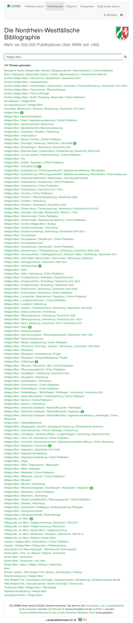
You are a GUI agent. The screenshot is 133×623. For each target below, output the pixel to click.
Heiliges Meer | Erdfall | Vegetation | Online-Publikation (34, 162)
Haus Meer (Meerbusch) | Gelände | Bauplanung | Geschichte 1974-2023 (44, 108)
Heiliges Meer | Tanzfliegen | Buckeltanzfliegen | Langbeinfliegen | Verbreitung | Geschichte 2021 (57, 434)
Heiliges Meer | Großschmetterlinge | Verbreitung (31, 227)
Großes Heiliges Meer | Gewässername (26, 82)
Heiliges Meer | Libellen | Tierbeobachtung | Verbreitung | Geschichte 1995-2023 (48, 308)
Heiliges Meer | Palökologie (20, 361)
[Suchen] (125, 57)
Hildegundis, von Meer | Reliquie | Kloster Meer (30, 537)
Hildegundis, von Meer (18, 518)
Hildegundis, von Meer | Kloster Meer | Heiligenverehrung (35, 530)
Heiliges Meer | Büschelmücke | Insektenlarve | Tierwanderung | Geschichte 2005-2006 (52, 151)
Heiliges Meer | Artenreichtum (20, 135)
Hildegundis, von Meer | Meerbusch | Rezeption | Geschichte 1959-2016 (43, 534)
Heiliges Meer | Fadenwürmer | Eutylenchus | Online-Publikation (39, 181)
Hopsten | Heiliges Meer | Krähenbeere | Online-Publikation (36, 541)
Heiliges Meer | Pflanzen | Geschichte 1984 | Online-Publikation (38, 365)
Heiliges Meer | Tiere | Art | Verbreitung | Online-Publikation (36, 438)
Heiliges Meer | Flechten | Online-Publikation (28, 193)
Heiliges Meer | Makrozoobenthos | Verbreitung (30, 311)
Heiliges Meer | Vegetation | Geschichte (27, 445)
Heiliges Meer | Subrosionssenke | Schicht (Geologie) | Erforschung (41, 430)
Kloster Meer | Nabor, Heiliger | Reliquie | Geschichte (33, 564)
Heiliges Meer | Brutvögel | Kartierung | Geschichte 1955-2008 (39, 143)
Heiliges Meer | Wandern (17, 480)
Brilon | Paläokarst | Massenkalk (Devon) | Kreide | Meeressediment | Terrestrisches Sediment (55, 74)
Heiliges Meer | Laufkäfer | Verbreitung (25, 304)
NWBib (15, 6)
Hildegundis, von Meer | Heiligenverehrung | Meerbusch (34, 526)
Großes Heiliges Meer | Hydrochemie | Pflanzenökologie (35, 89)
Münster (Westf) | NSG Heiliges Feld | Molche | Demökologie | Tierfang (43, 572)
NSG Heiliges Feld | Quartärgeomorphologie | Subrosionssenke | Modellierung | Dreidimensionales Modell (62, 579)
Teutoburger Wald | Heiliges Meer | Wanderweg (30, 587)
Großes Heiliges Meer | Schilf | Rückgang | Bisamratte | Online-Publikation (44, 97)
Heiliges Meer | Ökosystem (19, 350)
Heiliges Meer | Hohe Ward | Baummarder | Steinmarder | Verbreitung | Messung (48, 258)
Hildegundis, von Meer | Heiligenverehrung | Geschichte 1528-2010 (41, 522)
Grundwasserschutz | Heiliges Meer (23, 104)
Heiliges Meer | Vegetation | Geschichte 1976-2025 (32, 449)
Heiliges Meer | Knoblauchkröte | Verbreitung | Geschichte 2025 (39, 285)
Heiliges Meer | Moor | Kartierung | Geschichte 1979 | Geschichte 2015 (43, 323)
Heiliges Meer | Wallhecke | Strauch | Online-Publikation (34, 476)
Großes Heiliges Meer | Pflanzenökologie (26, 93)
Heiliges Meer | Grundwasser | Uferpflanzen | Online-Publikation (39, 239)
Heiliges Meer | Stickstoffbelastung (23, 422)
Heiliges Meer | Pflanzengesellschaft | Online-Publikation (35, 369)
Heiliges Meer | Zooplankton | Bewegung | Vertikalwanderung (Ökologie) (43, 507)
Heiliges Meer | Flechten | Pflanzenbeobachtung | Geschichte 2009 (40, 197)
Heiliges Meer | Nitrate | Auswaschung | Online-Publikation (36, 342)
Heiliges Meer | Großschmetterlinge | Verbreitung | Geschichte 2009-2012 (44, 231)
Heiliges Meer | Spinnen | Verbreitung (24, 403)
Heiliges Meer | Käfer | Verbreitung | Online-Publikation (34, 273)
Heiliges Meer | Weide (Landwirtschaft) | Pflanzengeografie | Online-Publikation (47, 499)
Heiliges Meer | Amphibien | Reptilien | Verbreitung (31, 131)
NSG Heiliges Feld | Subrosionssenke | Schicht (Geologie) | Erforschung (43, 583)
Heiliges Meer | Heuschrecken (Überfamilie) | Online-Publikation (39, 246)
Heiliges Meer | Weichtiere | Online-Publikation (29, 491)
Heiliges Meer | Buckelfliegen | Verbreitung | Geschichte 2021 (37, 147)
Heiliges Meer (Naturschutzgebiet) (23, 116)
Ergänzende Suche (107, 6)
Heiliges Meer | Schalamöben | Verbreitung (27, 381)
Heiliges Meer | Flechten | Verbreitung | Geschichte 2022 (35, 204)
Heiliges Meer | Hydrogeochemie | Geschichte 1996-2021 (35, 262)
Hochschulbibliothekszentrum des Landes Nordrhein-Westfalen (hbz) (57, 612)
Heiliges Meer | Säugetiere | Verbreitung (26, 377)
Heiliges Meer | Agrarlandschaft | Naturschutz (29, 124)
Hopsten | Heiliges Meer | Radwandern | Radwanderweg (35, 545)
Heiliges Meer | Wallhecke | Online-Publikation (29, 472)
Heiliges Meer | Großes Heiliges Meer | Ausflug (30, 223)
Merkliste (111, 15)
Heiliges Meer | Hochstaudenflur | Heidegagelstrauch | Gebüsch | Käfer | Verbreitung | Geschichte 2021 (60, 254)
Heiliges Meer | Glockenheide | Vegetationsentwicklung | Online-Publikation (45, 220)
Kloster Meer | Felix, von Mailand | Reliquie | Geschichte (34, 553)
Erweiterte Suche (34, 6)
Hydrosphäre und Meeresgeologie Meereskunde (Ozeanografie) (40, 549)
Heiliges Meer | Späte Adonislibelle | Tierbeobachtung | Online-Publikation (44, 396)
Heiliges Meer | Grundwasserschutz (23, 242)
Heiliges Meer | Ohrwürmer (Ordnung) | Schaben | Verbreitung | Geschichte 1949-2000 (51, 346)
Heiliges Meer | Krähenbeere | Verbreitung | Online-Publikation (38, 292)
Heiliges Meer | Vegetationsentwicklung (25, 453)
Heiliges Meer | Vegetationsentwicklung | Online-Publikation (36, 457)
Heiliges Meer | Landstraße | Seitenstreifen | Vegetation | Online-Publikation (45, 296)
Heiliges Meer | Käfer (15, 269)
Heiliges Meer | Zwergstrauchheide (23, 511)
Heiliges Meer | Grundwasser (20, 235)
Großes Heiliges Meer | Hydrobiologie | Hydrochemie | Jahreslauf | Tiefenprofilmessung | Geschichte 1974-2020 (65, 85)
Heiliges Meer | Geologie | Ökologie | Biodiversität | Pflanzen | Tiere (41, 212)
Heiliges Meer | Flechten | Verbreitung (25, 201)
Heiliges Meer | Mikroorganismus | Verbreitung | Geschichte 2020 (40, 315)
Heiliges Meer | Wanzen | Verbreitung (24, 483)
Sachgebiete (87, 6)
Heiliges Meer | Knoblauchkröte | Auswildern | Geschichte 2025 (38, 277)
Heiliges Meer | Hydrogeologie (22, 265)
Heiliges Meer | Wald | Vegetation (22, 468)
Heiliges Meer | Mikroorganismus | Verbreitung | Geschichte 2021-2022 (43, 319)
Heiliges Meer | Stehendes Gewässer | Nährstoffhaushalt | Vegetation (43, 411)
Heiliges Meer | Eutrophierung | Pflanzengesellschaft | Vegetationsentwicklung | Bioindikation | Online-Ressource (65, 174)
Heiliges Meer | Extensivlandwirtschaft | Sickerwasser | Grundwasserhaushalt (46, 178)
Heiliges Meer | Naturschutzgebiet (22, 331)
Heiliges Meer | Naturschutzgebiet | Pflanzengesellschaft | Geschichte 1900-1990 (48, 334)
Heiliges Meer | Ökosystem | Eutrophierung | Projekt (32, 353)
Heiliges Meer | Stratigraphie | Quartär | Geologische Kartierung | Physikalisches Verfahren (53, 426)
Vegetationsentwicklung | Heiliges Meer (25, 591)
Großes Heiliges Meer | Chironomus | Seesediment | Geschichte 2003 (42, 78)
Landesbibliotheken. (61, 620)
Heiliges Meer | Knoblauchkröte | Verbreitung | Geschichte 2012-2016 (42, 281)
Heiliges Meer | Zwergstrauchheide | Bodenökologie (32, 514)
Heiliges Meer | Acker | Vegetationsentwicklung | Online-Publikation (40, 120)
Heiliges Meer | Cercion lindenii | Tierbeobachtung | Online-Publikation (42, 154)
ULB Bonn (98, 609)
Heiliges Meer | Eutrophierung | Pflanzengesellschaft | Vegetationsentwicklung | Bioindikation (54, 170)
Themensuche (55, 6)
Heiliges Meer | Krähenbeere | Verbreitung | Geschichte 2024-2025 (40, 288)
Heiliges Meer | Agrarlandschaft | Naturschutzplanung (33, 128)
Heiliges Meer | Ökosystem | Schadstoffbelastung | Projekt (36, 357)
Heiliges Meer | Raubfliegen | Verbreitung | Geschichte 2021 (37, 373)
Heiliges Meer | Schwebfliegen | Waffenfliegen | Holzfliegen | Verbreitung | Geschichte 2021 (54, 392)
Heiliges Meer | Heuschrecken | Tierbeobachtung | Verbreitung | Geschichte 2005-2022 (52, 250)
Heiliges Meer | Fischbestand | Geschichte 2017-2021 (33, 189)
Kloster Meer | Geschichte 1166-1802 (24, 560)
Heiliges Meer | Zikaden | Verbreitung (24, 503)
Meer (7, 568)
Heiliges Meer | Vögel (16, 461)
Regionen (71, 6)
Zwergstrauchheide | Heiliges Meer (23, 595)
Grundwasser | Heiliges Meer (20, 101)
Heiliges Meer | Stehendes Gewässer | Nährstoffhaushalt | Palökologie (42, 407)
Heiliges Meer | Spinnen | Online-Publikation (28, 400)
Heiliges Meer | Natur (17, 327)
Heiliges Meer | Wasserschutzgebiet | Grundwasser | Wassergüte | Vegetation (48, 487)
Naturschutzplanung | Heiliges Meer (23, 576)
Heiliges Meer (13, 112)
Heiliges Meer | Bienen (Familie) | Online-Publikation (32, 139)
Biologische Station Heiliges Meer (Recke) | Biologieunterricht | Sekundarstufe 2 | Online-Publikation (58, 70)
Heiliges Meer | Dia (14, 158)
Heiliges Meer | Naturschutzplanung (23, 338)
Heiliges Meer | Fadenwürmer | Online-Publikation (31, 185)
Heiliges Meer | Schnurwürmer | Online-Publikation (31, 384)
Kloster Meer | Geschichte (18, 556)
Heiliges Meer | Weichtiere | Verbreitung (26, 495)
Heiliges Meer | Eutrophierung (22, 166)
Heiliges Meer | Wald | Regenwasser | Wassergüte (31, 464)
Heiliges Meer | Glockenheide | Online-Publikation (31, 216)
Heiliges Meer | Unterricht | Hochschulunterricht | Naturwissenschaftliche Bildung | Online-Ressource (59, 441)
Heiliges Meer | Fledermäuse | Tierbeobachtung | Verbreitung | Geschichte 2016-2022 (51, 208)
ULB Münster (54, 609)
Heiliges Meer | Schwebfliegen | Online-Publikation (31, 388)
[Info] (122, 15)
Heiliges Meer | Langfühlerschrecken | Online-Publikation (35, 300)
